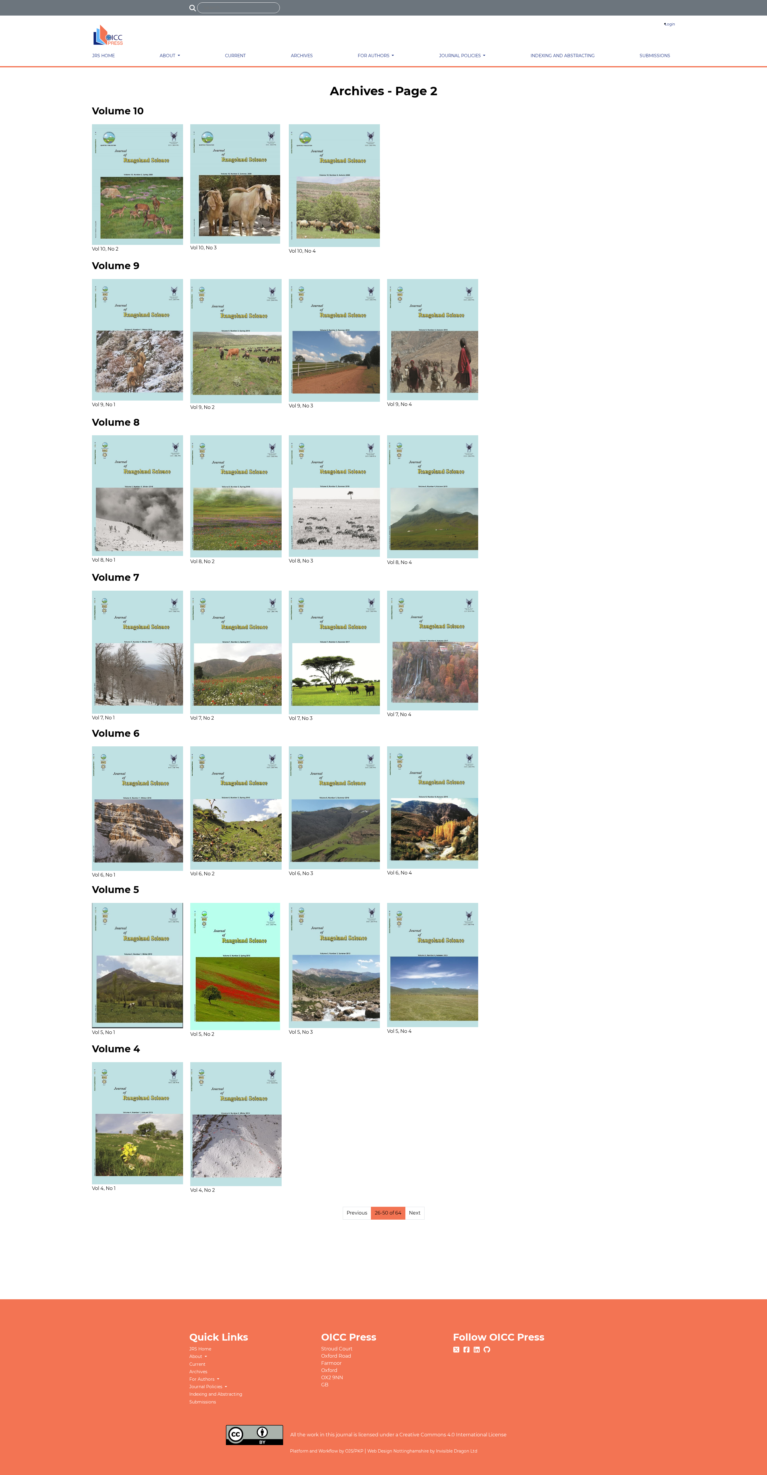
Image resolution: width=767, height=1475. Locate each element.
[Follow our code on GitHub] (487, 1349)
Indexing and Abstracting (563, 55)
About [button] (168, 55)
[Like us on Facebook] (467, 1349)
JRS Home (103, 55)
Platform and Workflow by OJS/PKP (327, 1451)
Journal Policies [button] (460, 55)
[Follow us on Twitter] (457, 1349)
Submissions (655, 55)
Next (415, 1213)
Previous (357, 1213)
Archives (302, 55)
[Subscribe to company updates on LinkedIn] (477, 1349)
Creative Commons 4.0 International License (453, 1435)
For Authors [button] (374, 55)
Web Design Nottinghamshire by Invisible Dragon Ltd (422, 1451)
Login (670, 24)
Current (235, 55)
